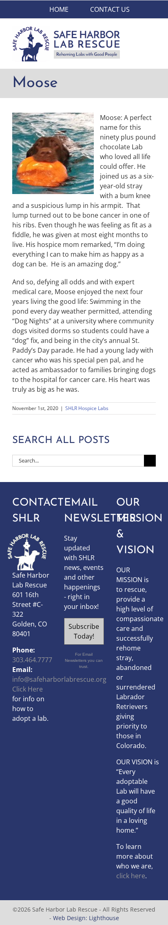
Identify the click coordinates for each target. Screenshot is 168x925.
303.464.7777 (32, 659)
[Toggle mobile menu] (152, 30)
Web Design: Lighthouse (86, 918)
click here (130, 875)
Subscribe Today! (84, 631)
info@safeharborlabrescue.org (59, 679)
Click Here (27, 689)
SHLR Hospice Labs (86, 408)
